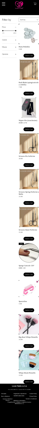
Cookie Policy (33, 393)
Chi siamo (3, 393)
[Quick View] (29, 34)
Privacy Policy (33, 396)
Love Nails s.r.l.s (19, 386)
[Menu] (3, 4)
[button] (35, 3)
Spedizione (22, 51)
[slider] (3, 30)
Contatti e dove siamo (19, 395)
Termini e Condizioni (31, 399)
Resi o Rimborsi (5, 396)
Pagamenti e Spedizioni (20, 393)
